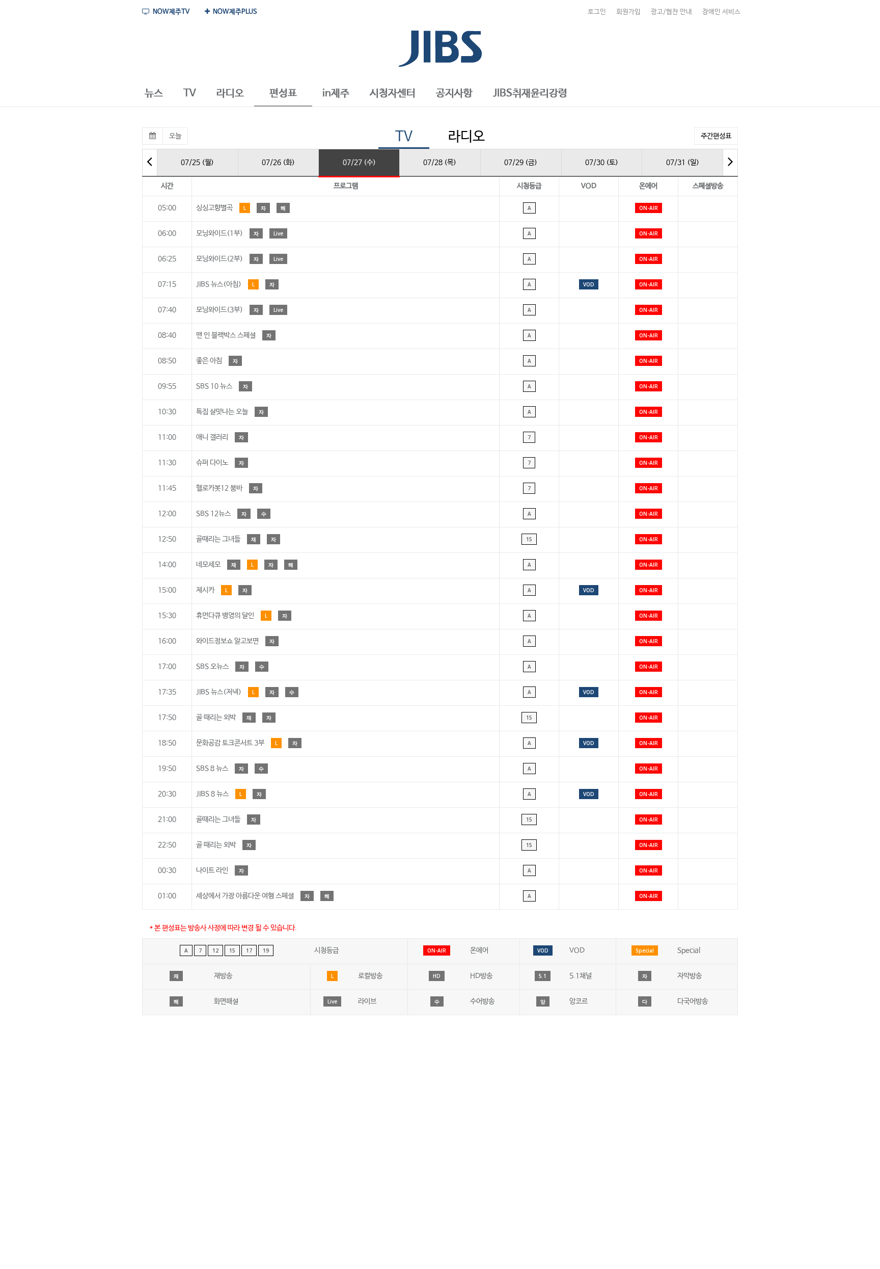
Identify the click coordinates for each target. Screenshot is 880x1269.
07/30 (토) (601, 162)
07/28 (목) (439, 162)
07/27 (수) (359, 162)
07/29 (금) (520, 162)
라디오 (466, 137)
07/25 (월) (197, 162)
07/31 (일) (682, 162)
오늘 (175, 136)
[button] (153, 93)
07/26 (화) (278, 162)
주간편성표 (716, 136)
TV (404, 137)
